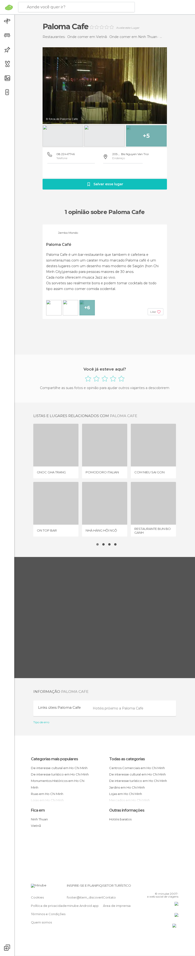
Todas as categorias (127, 759)
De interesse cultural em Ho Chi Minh (59, 768)
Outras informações (126, 810)
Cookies (37, 897)
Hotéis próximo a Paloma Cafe (118, 708)
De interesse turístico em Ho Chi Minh (60, 774)
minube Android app (83, 906)
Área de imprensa (117, 906)
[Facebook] (156, 886)
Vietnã (36, 826)
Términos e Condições (48, 914)
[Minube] (9, 7)
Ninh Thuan (39, 819)
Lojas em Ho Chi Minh (125, 794)
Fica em (38, 810)
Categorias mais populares (54, 759)
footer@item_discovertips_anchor (93, 897)
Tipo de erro (41, 722)
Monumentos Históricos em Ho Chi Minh (57, 784)
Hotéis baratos (120, 819)
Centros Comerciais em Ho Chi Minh (137, 768)
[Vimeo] (169, 886)
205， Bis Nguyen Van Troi (130, 154)
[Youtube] (175, 886)
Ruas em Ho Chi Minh (47, 794)
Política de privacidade (49, 906)
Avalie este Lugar (128, 27)
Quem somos (41, 922)
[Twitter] (162, 886)
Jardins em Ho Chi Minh (127, 787)
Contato (109, 897)
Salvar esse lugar (108, 184)
